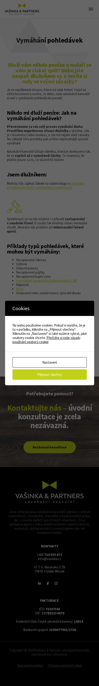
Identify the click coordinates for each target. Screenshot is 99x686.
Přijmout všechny (49, 374)
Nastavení (49, 362)
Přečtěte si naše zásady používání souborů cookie (46, 340)
